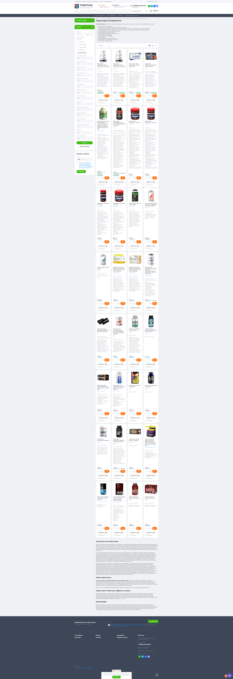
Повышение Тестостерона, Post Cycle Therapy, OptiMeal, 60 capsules (119, 123)
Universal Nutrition (116, 502)
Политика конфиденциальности (83, 667)
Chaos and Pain (82, 44)
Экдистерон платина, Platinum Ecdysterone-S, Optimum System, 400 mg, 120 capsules (135, 269)
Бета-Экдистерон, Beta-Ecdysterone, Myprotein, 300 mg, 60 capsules (151, 205)
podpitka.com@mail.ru (143, 647)
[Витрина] (149, 45)
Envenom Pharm (116, 390)
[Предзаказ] (138, 177)
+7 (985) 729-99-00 (139, 6)
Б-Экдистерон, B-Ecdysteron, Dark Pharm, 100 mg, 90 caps (151, 330)
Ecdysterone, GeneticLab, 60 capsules (103, 440)
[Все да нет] (84, 58)
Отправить (81, 171)
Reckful (146, 68)
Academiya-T (82, 42)
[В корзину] (106, 95)
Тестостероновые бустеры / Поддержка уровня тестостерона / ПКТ (117, 18)
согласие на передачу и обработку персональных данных (85, 164)
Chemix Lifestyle (83, 47)
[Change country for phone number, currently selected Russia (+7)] (79, 159)
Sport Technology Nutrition (150, 447)
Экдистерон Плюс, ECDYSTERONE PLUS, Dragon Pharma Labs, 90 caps (103, 387)
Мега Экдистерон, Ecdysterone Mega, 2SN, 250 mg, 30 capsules (103, 330)
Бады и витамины (111, 15)
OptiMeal (115, 126)
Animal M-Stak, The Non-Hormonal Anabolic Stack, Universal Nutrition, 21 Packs (119, 498)
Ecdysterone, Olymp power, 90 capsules (134, 440)
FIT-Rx (130, 388)
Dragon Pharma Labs (101, 390)
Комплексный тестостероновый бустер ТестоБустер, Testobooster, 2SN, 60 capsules (118, 331)
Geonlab (146, 388)
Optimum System (116, 272)
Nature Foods (99, 68)
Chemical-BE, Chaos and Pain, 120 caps (135, 204)
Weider (130, 499)
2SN (80, 39)
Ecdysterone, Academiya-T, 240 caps (150, 122)
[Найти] (76, 11)
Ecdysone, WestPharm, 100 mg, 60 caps (134, 329)
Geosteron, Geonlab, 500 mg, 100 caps (151, 386)
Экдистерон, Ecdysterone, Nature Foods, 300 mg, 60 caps (103, 65)
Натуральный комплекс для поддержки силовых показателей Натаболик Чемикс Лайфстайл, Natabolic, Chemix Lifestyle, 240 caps (103, 125)
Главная (98, 18)
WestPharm (131, 331)
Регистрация (151, 1)
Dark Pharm (82, 49)
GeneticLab (99, 442)
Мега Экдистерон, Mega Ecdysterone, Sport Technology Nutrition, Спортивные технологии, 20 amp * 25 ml (150, 442)
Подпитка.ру (86, 5)
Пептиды (120, 15)
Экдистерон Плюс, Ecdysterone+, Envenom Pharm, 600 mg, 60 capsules (119, 387)
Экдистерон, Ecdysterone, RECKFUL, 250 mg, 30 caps (151, 65)
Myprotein (147, 207)
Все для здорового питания (131, 15)
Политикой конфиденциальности (86, 167)
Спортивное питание (100, 15)
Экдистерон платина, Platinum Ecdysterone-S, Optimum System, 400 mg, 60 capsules (119, 269)
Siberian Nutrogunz (149, 275)
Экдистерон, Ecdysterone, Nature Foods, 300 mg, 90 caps (119, 65)
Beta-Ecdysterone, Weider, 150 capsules (134, 497)
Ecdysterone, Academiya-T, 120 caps (134, 122)
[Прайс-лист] (156, 45)
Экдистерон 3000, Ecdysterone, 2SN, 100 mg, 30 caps (134, 65)
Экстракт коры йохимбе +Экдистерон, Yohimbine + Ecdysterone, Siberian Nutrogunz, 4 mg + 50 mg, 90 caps (151, 270)
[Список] (153, 45)
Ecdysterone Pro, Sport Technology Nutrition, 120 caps (102, 498)
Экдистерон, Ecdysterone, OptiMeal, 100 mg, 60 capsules (119, 440)
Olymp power (131, 442)
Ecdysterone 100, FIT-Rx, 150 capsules (135, 386)
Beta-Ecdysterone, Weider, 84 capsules (150, 497)
